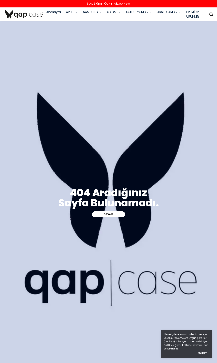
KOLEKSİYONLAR (137, 12)
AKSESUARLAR (167, 12)
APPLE (70, 12)
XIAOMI (112, 12)
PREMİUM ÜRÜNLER (192, 14)
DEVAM (108, 214)
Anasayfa (53, 12)
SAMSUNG (90, 12)
